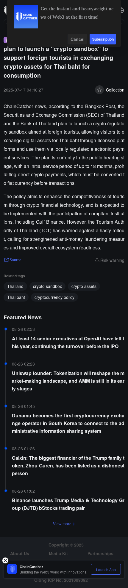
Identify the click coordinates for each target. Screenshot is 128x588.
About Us (19, 553)
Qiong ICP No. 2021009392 (61, 580)
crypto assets (83, 286)
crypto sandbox (47, 286)
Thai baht (16, 297)
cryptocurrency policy (54, 297)
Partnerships (100, 553)
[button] (120, 10)
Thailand (15, 286)
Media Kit (58, 553)
